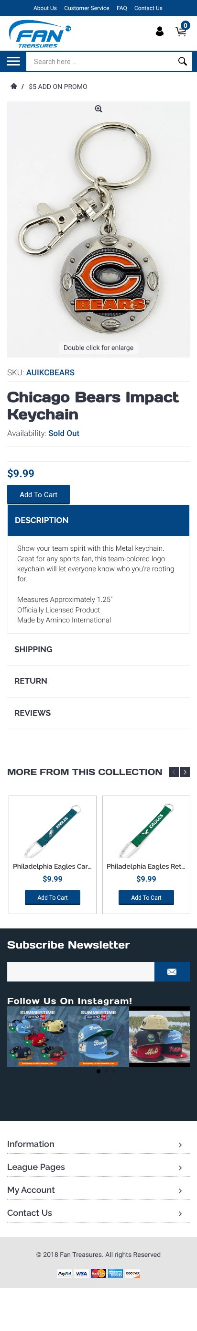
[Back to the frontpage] (13, 87)
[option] (52, 858)
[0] (184, 39)
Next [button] (185, 772)
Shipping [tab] (33, 649)
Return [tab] (30, 681)
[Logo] (40, 33)
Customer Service (86, 8)
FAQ (122, 8)
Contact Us (148, 8)
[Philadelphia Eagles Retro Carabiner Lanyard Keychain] (146, 832)
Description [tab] (41, 520)
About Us (45, 8)
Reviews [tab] (32, 713)
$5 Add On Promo (58, 87)
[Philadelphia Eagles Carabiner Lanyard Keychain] (52, 832)
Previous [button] (174, 772)
